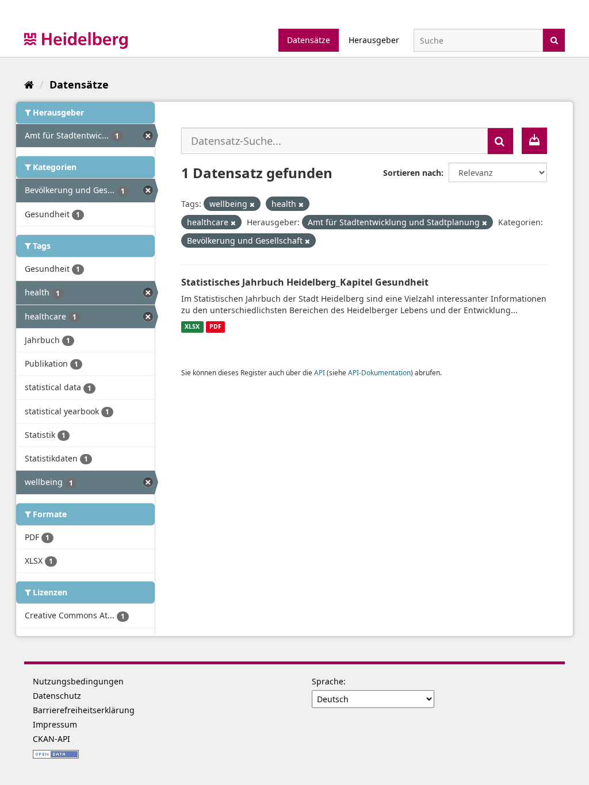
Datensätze (308, 39)
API (319, 372)
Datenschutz (57, 695)
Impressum (55, 724)
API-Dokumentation (379, 372)
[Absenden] (554, 39)
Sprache (327, 681)
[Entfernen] (252, 204)
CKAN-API (51, 738)
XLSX (192, 327)
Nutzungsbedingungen (78, 681)
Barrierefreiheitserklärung (84, 710)
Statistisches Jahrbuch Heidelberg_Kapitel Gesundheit (305, 282)
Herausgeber (374, 39)
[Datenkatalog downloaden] (534, 141)
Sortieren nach (412, 172)
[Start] (29, 84)
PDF (215, 327)
